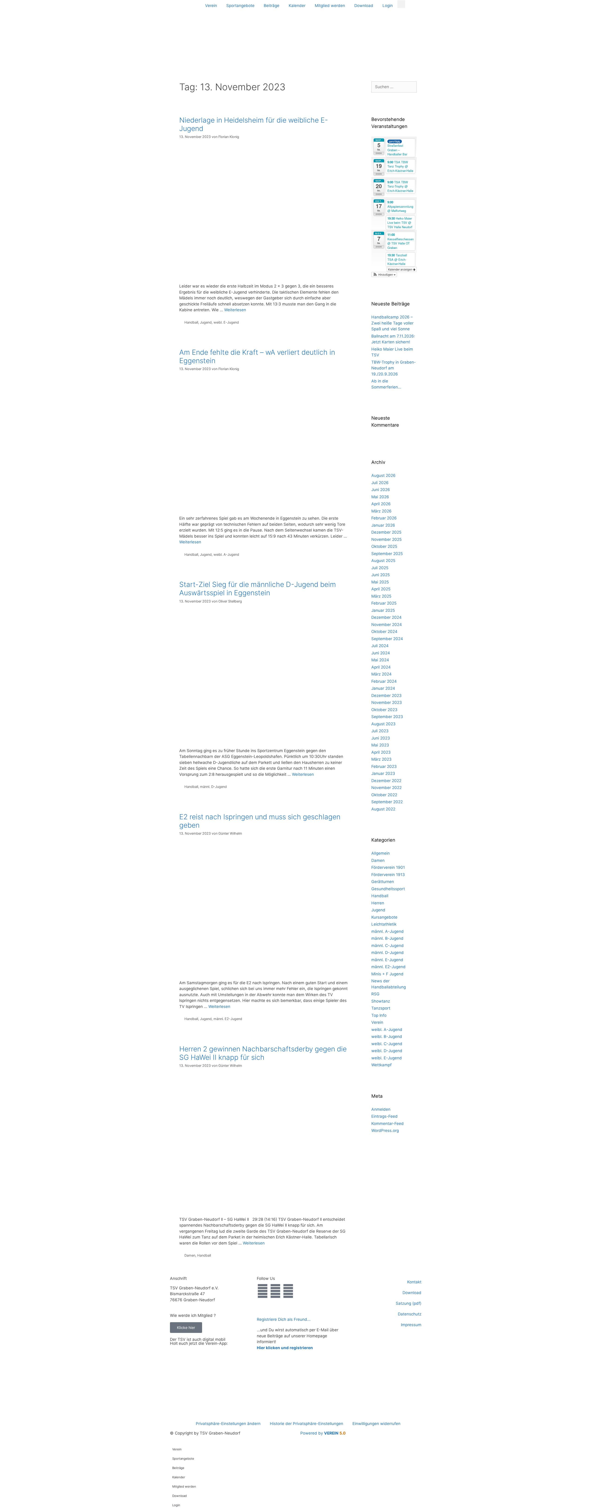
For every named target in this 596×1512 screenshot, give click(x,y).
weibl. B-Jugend (386, 1036)
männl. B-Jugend (387, 938)
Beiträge (271, 5)
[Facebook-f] (262, 1291)
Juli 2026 (380, 482)
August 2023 (383, 724)
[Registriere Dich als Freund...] (262, 1309)
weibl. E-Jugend (226, 322)
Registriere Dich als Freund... (284, 1319)
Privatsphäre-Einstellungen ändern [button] (228, 1423)
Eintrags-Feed (384, 1116)
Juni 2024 (380, 653)
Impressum (411, 1324)
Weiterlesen (235, 310)
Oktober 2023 (384, 709)
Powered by (323, 1433)
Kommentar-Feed (387, 1123)
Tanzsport (380, 1008)
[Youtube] (288, 1291)
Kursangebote (384, 917)
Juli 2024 (380, 645)
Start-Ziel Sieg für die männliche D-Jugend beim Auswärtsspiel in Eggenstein (257, 588)
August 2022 (383, 809)
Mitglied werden (330, 5)
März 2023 (381, 759)
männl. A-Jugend (387, 931)
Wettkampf (381, 1065)
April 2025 (380, 589)
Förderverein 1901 (388, 867)
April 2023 (381, 752)
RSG (375, 994)
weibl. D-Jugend (386, 1050)
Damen (189, 1255)
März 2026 (381, 511)
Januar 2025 (383, 610)
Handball (191, 322)
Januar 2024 (383, 688)
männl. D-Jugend (213, 787)
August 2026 (383, 475)
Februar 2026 (384, 518)
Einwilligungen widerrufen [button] (376, 1423)
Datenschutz (409, 1314)
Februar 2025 (383, 603)
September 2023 (387, 716)
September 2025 (387, 553)
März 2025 (381, 596)
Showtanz (380, 1001)
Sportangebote (240, 5)
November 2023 (386, 702)
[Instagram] (275, 1291)
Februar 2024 (384, 681)
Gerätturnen (382, 881)
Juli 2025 (379, 567)
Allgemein (380, 853)
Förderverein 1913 (388, 874)
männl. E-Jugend (387, 959)
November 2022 (386, 787)
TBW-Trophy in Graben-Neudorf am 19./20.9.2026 (393, 368)
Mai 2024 (380, 660)
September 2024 (387, 638)
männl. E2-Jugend (227, 1019)
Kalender (297, 5)
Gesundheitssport (388, 888)
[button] (401, 4)
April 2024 (381, 667)
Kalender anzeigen (400, 269)
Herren (377, 903)
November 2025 (386, 539)
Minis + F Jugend (387, 974)
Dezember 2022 (386, 780)
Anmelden (380, 1109)
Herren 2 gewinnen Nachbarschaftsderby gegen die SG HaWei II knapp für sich (263, 1053)
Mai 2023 (380, 745)
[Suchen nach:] (394, 86)
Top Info (378, 1015)
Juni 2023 (380, 738)
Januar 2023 (383, 773)
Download (363, 5)
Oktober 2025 (384, 546)
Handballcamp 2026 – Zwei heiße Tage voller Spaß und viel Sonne (392, 323)
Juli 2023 (380, 731)
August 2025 (383, 560)
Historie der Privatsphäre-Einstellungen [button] (306, 1423)
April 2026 (381, 504)
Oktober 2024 (384, 631)
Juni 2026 (380, 489)
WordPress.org (385, 1130)
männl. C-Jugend (387, 945)
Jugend (206, 322)
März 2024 (381, 674)
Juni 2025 (380, 574)
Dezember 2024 (386, 617)
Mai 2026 (380, 497)
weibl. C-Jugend (386, 1043)
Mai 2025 (380, 582)
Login (388, 5)
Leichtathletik (383, 924)
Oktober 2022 (384, 795)
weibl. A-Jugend (226, 554)
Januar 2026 (383, 525)
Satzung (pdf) (408, 1303)
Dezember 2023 (386, 695)
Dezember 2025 (386, 532)
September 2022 (387, 801)
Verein (211, 5)
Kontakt (414, 1282)
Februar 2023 (384, 766)
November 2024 (386, 624)
